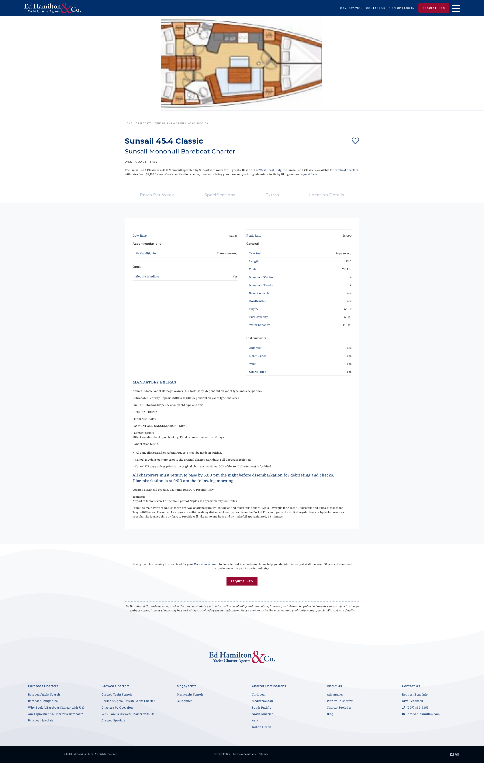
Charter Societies (339, 707)
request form (308, 174)
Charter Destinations (269, 686)
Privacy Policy (222, 754)
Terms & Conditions (244, 754)
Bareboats (143, 123)
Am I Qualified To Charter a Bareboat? (55, 714)
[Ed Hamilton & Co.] (69, 8)
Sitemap (263, 754)
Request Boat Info (415, 694)
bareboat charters (346, 170)
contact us (257, 610)
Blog (330, 714)
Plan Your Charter (340, 701)
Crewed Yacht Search (117, 694)
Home (129, 123)
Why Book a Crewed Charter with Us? (129, 714)
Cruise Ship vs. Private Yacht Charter (128, 701)
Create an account (206, 564)
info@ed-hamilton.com (423, 714)
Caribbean (259, 694)
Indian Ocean (261, 727)
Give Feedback (412, 701)
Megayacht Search (190, 694)
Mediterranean (262, 701)
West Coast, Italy (270, 170)
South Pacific (261, 707)
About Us (334, 686)
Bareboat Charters (43, 686)
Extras (272, 195)
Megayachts (186, 686)
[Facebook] (452, 755)
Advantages (335, 694)
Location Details (326, 195)
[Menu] (454, 8)
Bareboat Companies (43, 701)
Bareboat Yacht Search (44, 694)
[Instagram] (457, 755)
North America (262, 714)
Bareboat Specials (41, 720)
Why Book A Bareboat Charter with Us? (56, 707)
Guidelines (184, 701)
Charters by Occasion (117, 707)
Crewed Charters (115, 686)
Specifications (219, 195)
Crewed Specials (113, 720)
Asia (255, 720)
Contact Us (375, 8)
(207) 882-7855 (351, 8)
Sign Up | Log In (402, 8)
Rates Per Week (157, 195)
